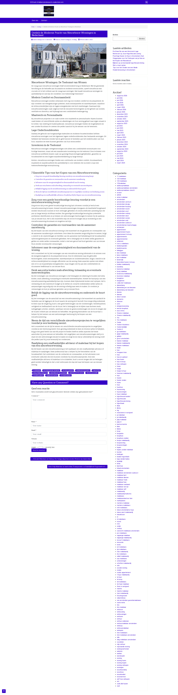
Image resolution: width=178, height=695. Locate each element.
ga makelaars (121, 332)
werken (119, 653)
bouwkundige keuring (51, 370)
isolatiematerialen (40, 373)
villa (118, 637)
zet (118, 681)
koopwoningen (122, 445)
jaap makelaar (121, 420)
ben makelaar (121, 253)
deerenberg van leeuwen (125, 290)
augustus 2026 (122, 96)
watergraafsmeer (123, 649)
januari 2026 (121, 112)
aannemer (36, 370)
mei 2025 (120, 130)
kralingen (120, 454)
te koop (119, 579)
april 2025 (120, 133)
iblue (118, 406)
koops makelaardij (123, 440)
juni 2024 (120, 156)
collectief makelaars (124, 283)
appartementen (122, 239)
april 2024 (120, 160)
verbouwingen (121, 614)
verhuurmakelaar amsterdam (127, 623)
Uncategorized (122, 596)
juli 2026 (119, 98)
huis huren (120, 359)
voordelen (120, 642)
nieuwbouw (121, 514)
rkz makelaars (121, 554)
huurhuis (120, 387)
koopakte (120, 433)
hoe (118, 350)
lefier (119, 464)
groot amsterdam (123, 338)
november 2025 (122, 116)
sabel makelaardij (123, 556)
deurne (119, 292)
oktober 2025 (121, 119)
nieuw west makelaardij (125, 512)
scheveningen (121, 561)
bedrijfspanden (122, 246)
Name (33, 422)
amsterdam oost (123, 211)
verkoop (119, 626)
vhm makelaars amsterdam (126, 635)
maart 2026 (121, 107)
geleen (119, 336)
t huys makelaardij (123, 575)
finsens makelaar (123, 313)
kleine (119, 429)
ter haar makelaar (123, 584)
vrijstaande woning (123, 647)
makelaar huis (121, 482)
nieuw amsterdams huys (125, 510)
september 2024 (122, 149)
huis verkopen (121, 364)
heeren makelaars (123, 345)
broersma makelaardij (124, 274)
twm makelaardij (122, 593)
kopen (119, 447)
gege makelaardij (122, 334)
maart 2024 (121, 163)
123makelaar (121, 183)
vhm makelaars (122, 633)
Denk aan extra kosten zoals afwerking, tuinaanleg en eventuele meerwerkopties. (64, 186)
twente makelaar (123, 591)
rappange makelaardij (124, 538)
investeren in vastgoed (125, 413)
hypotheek (120, 403)
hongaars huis (122, 352)
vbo (118, 605)
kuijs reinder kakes (123, 459)
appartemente (122, 237)
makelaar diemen (123, 477)
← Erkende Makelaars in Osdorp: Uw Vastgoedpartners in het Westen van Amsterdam (61, 459)
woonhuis (120, 672)
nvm (118, 524)
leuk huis (120, 466)
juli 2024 (119, 154)
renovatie (120, 542)
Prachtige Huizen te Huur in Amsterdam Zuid (128, 56)
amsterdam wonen (123, 218)
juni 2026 (120, 100)
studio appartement (124, 572)
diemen (119, 294)
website (119, 651)
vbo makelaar (121, 607)
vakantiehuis (121, 598)
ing (118, 410)
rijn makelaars (121, 549)
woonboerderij (122, 670)
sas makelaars (122, 559)
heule (119, 348)
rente (119, 545)
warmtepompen (51, 375)
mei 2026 (120, 103)
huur (118, 385)
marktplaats (121, 501)
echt (118, 304)
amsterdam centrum (124, 202)
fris (118, 318)
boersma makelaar (123, 269)
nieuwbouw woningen (58, 373)
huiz (118, 375)
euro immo (120, 311)
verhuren (120, 616)
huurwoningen (66, 39)
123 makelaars (122, 181)
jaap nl (119, 422)
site (118, 565)
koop (118, 431)
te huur (119, 577)
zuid (118, 686)
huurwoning (121, 389)
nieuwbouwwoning (76, 373)
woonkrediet (121, 674)
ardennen (120, 241)
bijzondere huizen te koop (126, 262)
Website (34, 439)
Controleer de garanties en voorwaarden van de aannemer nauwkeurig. (60, 179)
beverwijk (120, 260)
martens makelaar (123, 503)
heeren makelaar (122, 341)
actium (119, 193)
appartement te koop (124, 234)
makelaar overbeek (123, 484)
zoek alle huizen (122, 684)
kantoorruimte (122, 424)
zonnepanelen (66, 375)
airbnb (119, 195)
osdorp (119, 528)
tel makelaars (121, 582)
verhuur (119, 619)
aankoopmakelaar (123, 186)
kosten (119, 452)
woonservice (121, 677)
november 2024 (122, 144)
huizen (58, 39)
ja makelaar (121, 415)
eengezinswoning (123, 306)
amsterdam (121, 199)
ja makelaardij (121, 417)
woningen (120, 667)
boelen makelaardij (123, 264)
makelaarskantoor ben (124, 498)
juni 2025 (120, 128)
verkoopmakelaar (123, 628)
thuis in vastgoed (123, 586)
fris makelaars (122, 320)
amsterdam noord (123, 209)
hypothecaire (121, 399)
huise (119, 366)
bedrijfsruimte (122, 248)
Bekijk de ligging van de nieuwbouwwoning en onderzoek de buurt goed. (61, 189)
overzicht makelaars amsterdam (128, 531)
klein (118, 426)
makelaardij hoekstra (124, 494)
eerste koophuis (122, 308)
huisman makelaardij (124, 373)
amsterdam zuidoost (124, 223)
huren (119, 382)
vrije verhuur (121, 644)
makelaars (120, 496)
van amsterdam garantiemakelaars (129, 600)
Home (33, 26)
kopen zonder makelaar (125, 450)
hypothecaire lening (123, 401)
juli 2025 (119, 126)
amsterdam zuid (122, 220)
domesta (120, 299)
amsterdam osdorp (123, 213)
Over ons (35, 20)
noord (119, 521)
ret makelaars (121, 547)
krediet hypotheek (123, 457)
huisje (119, 369)
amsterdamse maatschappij (126, 225)
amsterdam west (123, 216)
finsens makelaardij (123, 315)
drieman (119, 301)
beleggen (120, 250)
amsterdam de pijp (123, 204)
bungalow (120, 278)
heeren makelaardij (123, 343)
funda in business (123, 325)
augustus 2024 (122, 151)
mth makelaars (122, 508)
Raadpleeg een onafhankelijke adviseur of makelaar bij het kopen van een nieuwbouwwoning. (68, 195)
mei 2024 (120, 158)
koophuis (120, 436)
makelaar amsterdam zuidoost (127, 473)
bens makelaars (122, 255)
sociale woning (122, 568)
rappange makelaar (123, 535)
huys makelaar (122, 394)
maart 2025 (121, 135)
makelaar (120, 471)
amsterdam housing (124, 206)
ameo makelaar (122, 197)
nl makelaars (121, 519)
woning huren (121, 660)
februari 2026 (121, 109)
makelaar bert (121, 475)
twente (119, 589)
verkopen (120, 630)
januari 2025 (121, 140)
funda (119, 322)
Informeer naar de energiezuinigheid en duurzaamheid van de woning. (60, 182)
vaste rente (121, 602)
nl (117, 517)
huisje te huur (121, 371)
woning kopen (121, 663)
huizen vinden (121, 380)
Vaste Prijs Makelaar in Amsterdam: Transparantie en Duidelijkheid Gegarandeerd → (77, 466)
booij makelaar (122, 271)
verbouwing (121, 612)
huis (118, 355)
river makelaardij (122, 552)
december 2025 (122, 114)
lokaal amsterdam (123, 468)
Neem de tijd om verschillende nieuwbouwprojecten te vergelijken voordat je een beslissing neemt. (70, 192)
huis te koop (121, 362)
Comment (35, 396)
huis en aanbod (122, 357)
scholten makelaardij (124, 563)
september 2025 (122, 121)
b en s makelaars (123, 244)
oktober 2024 (121, 147)
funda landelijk (122, 327)
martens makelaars (123, 505)
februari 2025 (121, 137)
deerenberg (121, 285)
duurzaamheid (68, 370)
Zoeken (115, 35)
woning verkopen (123, 665)
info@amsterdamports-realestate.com (50, 2)
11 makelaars (121, 176)
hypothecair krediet (123, 396)
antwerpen (120, 227)
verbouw (120, 609)
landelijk (119, 461)
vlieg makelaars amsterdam (126, 640)
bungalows (120, 281)
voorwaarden (38, 375)
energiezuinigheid (83, 370)
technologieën (92, 373)
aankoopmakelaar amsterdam (127, 188)
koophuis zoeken (123, 438)
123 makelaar (121, 179)
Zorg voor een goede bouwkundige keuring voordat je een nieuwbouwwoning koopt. (65, 176)
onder (119, 526)
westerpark (121, 656)
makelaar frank (122, 480)
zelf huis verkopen (123, 679)
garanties (96, 370)
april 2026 (120, 105)
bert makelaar (121, 257)
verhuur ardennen (123, 621)
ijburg (119, 408)
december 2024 (122, 142)
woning (39, 26)
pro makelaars (122, 533)
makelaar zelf (121, 489)
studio (119, 570)
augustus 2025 (122, 123)
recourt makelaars (123, 540)
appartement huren (123, 232)
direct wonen (121, 297)
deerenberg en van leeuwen (126, 287)
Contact (44, 20)
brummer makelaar (123, 276)
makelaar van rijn (122, 487)
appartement (121, 230)
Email (33, 430)
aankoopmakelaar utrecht (126, 190)
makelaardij (121, 491)
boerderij (120, 267)
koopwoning (121, 443)
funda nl (120, 329)
